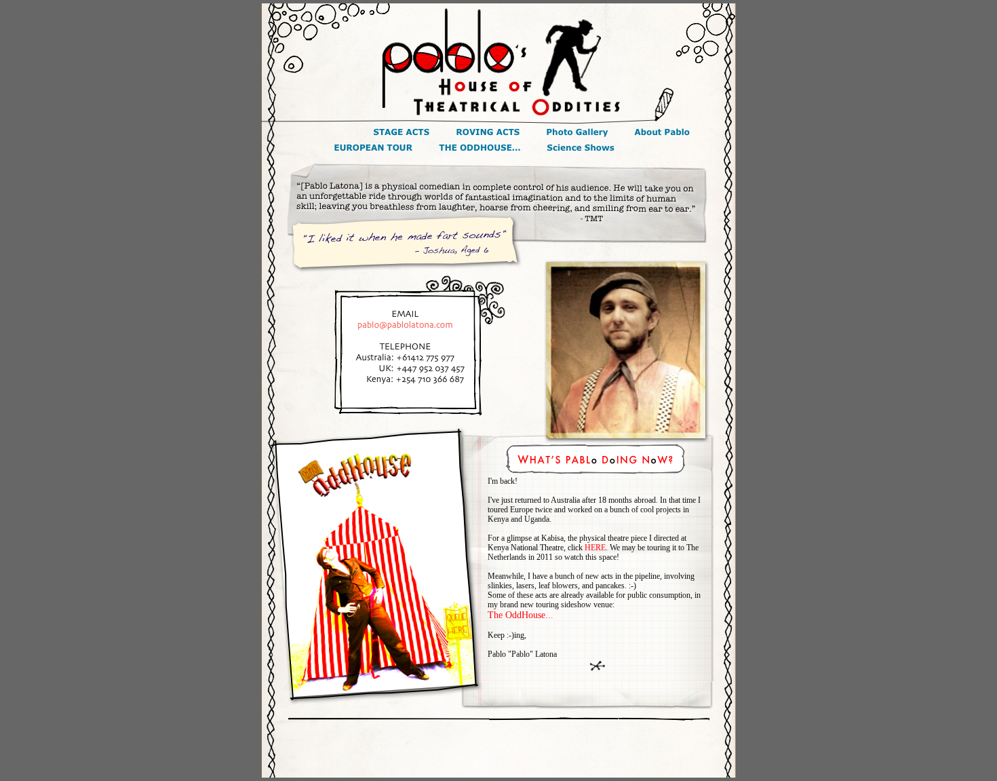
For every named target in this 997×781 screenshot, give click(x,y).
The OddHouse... (520, 615)
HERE (595, 547)
